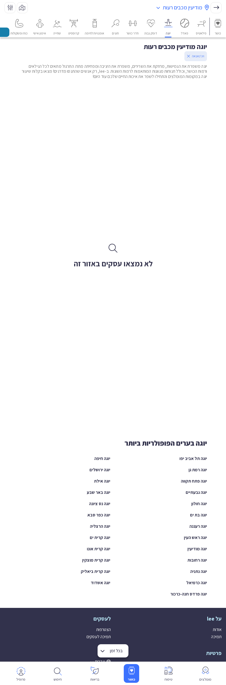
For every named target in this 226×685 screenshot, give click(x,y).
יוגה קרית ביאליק (95, 571)
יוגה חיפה (102, 458)
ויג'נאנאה (198, 56)
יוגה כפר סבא (98, 515)
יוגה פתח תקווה (194, 481)
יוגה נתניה (198, 571)
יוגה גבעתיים (196, 492)
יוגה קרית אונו (98, 549)
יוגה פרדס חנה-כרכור (188, 594)
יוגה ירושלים (100, 470)
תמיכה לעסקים (99, 637)
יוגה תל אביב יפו (193, 458)
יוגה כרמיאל (196, 583)
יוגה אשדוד (100, 583)
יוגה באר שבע (98, 492)
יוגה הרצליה (100, 526)
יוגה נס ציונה (99, 504)
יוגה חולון (199, 504)
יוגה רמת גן (198, 470)
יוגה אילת (102, 481)
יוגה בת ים (198, 515)
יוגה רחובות (197, 560)
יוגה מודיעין (197, 549)
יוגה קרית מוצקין (96, 560)
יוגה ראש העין (195, 537)
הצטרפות (103, 629)
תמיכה (216, 637)
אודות (217, 629)
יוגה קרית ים (100, 537)
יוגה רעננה (198, 526)
